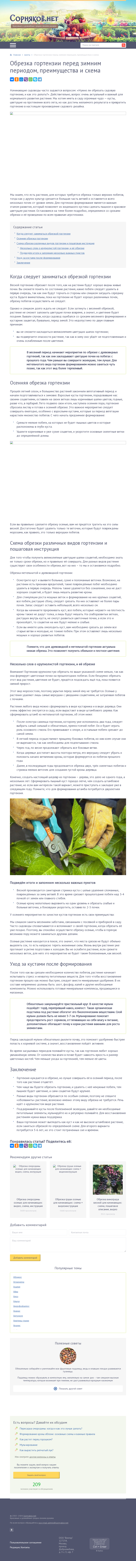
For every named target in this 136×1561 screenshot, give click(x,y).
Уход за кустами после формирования (38, 257)
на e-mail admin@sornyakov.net (53, 1522)
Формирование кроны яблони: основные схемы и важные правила (57, 1434)
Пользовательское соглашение (25, 1542)
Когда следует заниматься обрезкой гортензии (43, 233)
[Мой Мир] (21, 79)
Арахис (16, 1325)
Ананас (16, 1310)
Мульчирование (28, 1444)
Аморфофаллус (21, 1306)
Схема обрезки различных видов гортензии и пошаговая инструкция (55, 243)
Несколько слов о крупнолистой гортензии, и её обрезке (52, 248)
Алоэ (15, 1296)
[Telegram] (40, 79)
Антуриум (18, 1315)
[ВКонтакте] (12, 79)
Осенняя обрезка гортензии (32, 238)
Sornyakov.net (29, 1515)
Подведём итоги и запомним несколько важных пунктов (52, 253)
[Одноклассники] (17, 79)
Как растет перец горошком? (36, 1439)
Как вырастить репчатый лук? (36, 1450)
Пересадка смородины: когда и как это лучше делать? (51, 1428)
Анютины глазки (21, 1320)
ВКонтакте (11, 1529)
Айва (15, 1291)
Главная (17, 55)
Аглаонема (18, 1281)
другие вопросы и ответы (42, 1456)
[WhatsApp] (31, 79)
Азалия (16, 1286)
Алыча (16, 1301)
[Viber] (26, 79)
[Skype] (35, 79)
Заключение (23, 262)
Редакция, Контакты (20, 1547)
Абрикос (17, 1277)
